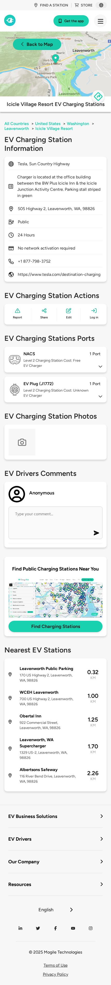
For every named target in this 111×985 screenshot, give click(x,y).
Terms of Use (56, 965)
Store (86, 5)
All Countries (16, 123)
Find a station (54, 5)
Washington (78, 123)
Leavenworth (16, 128)
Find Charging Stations (55, 626)
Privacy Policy (55, 974)
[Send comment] (96, 533)
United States (47, 123)
